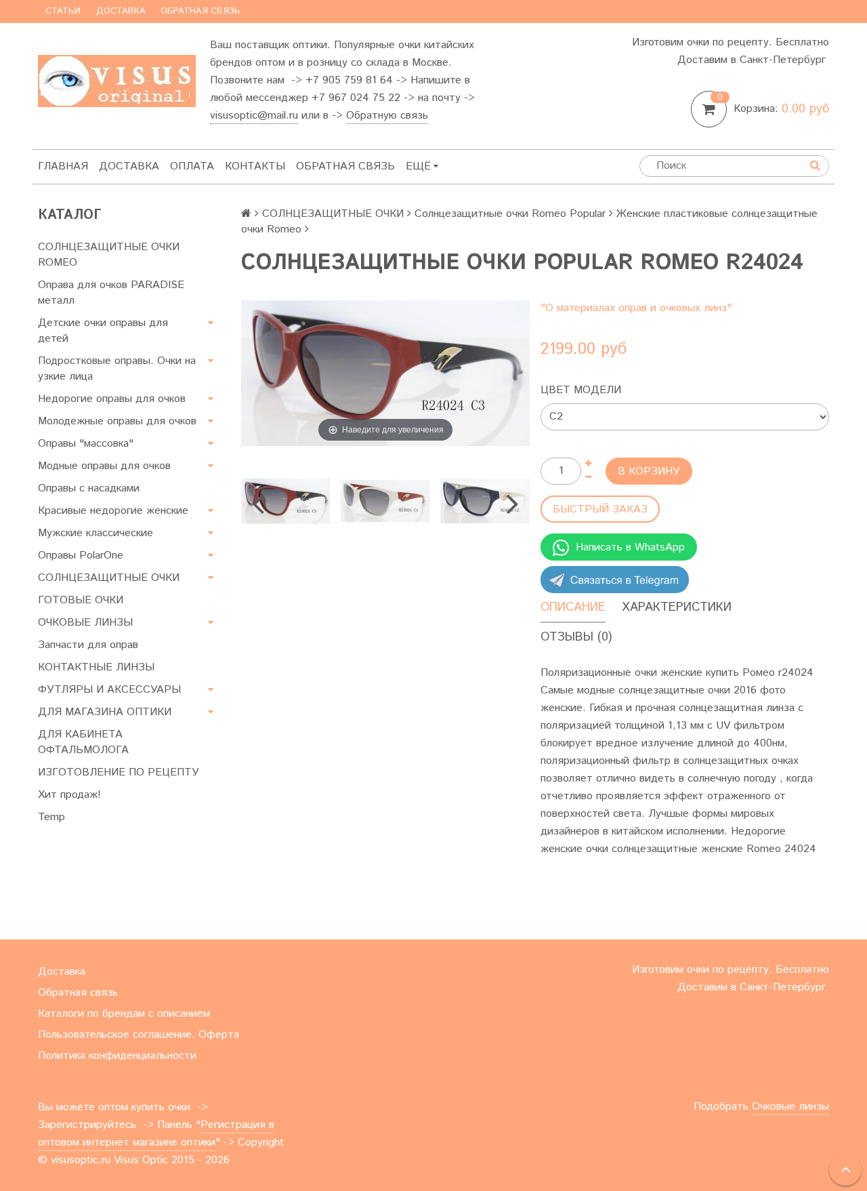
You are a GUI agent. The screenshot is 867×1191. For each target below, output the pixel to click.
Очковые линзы (790, 1106)
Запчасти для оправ (88, 645)
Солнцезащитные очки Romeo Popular (510, 214)
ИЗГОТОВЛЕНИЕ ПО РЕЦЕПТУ (118, 772)
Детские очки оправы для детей (103, 330)
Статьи (63, 11)
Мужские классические (95, 533)
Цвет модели (581, 390)
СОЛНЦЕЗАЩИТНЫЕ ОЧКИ (108, 578)
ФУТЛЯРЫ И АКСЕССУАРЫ (109, 690)
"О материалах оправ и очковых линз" (636, 308)
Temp (51, 817)
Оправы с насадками (89, 488)
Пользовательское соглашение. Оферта (138, 1035)
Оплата (192, 166)
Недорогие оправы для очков (112, 399)
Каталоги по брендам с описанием (124, 1014)
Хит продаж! (69, 795)
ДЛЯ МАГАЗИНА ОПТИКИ (104, 712)
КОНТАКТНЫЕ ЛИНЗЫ (96, 667)
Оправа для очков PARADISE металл (111, 292)
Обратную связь (387, 115)
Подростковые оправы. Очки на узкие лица (117, 368)
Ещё (418, 166)
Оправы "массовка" (85, 443)
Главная (63, 166)
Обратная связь (200, 11)
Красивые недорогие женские (113, 511)
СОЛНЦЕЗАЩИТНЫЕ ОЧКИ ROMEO (108, 254)
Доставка (121, 11)
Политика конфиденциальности (117, 1056)
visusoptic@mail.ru (254, 115)
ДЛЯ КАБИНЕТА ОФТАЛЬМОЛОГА (83, 742)
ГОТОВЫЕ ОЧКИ (80, 600)
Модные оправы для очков (104, 466)
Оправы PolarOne (80, 555)
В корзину (649, 471)
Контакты (255, 166)
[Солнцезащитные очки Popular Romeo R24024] (285, 501)
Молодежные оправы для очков (117, 421)
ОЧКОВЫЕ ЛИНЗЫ (85, 622)
